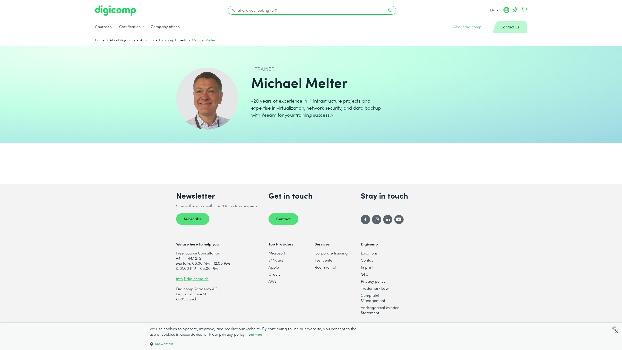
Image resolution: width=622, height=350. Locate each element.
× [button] (616, 332)
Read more (254, 334)
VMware (276, 259)
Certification (130, 26)
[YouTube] (399, 219)
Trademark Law (375, 288)
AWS (272, 281)
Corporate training (331, 252)
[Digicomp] (115, 10)
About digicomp (122, 40)
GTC (364, 274)
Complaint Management (373, 298)
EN (492, 9)
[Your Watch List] (515, 10)
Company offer (164, 26)
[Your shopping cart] (524, 10)
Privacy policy (373, 281)
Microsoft (276, 252)
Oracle (274, 274)
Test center (324, 259)
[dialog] (311, 336)
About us (147, 40)
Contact (283, 218)
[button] (254, 343)
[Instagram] (376, 219)
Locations (369, 252)
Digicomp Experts (173, 40)
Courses (102, 26)
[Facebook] (365, 219)
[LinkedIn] (387, 219)
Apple (273, 267)
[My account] (506, 11)
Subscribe (193, 218)
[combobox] (615, 328)
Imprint (367, 267)
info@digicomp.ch (192, 278)
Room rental (325, 267)
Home (99, 40)
